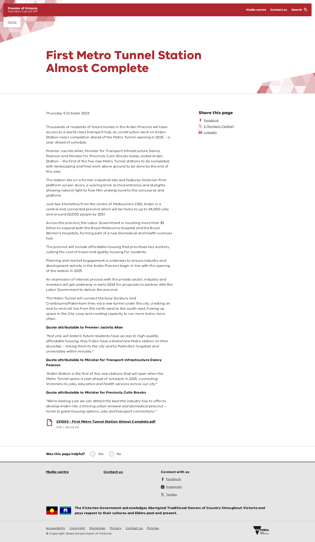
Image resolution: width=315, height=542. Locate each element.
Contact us (113, 472)
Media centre (57, 472)
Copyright (77, 528)
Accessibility (55, 528)
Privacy (116, 528)
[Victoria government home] (261, 530)
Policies (153, 528)
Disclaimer (97, 528)
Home (12, 22)
